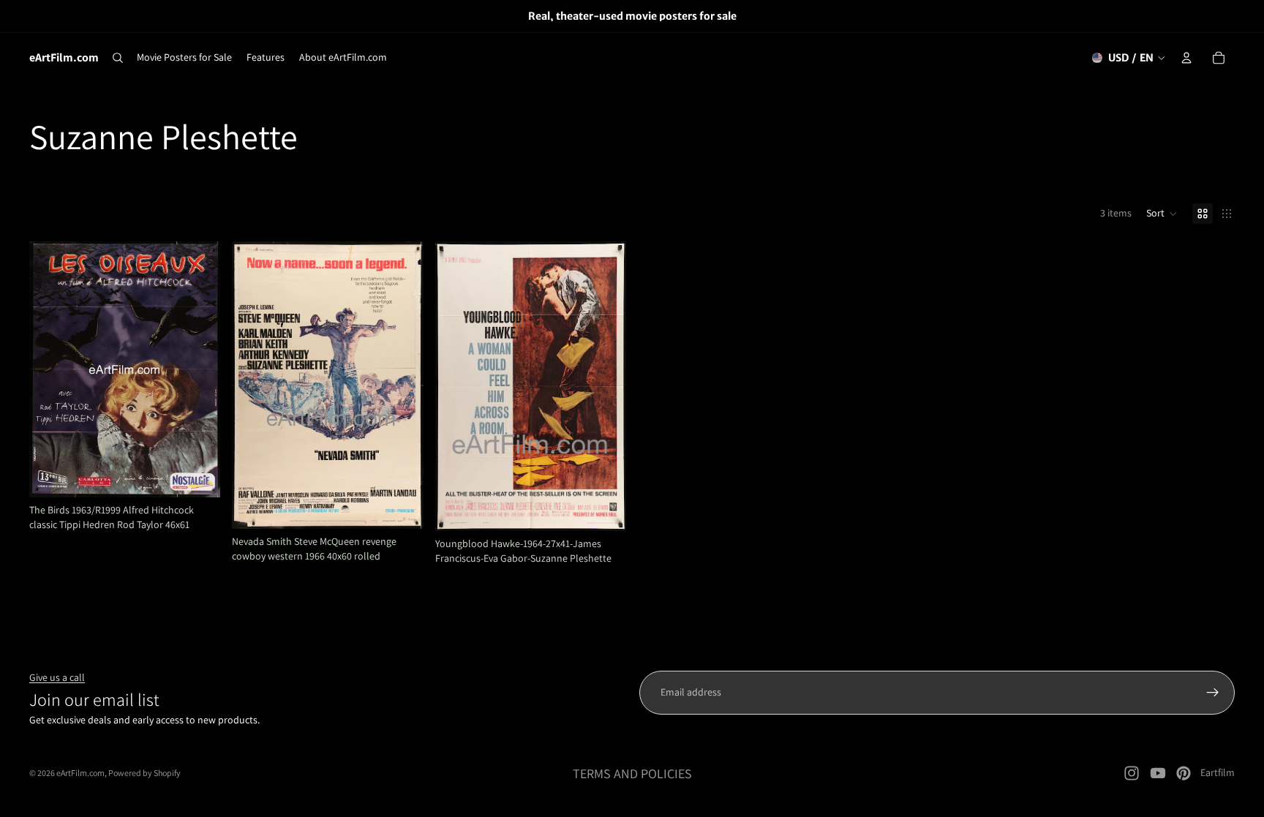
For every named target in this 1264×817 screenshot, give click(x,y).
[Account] (1186, 58)
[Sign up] (1212, 692)
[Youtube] (1158, 773)
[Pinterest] (1183, 773)
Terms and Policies (632, 773)
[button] (1162, 213)
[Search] (118, 58)
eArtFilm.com (80, 772)
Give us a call (57, 677)
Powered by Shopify (144, 772)
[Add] (198, 475)
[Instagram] (1131, 773)
